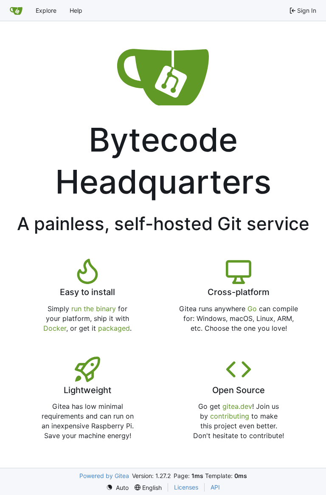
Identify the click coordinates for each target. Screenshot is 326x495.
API (215, 487)
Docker (54, 328)
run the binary (93, 308)
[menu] (117, 487)
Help (76, 10)
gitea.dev (237, 406)
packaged (114, 328)
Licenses (186, 487)
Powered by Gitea (104, 475)
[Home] (16, 10)
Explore (46, 10)
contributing (229, 416)
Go (252, 308)
